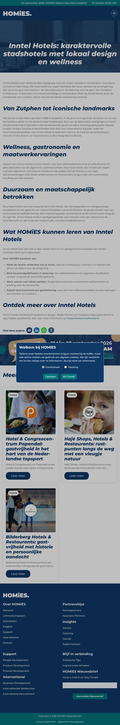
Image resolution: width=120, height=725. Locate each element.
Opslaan (50, 376)
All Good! (69, 376)
